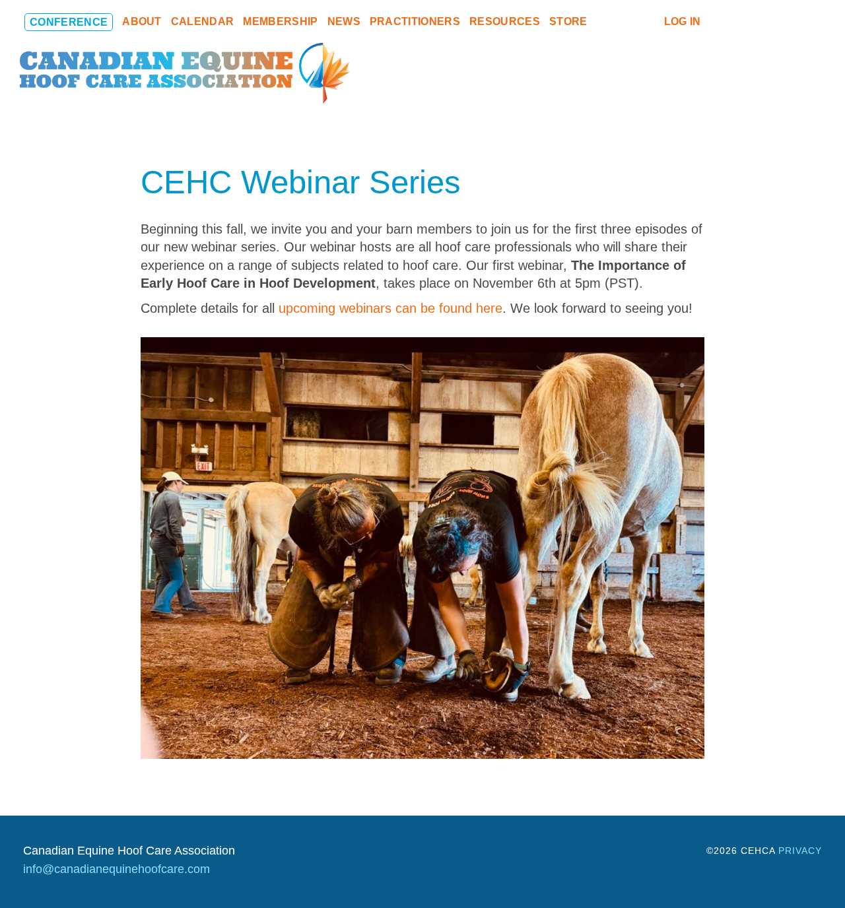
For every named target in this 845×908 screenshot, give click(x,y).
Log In (682, 21)
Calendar (202, 21)
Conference (69, 22)
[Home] (603, 21)
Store (568, 21)
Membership (280, 21)
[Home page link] (185, 72)
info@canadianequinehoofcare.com (116, 869)
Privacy (800, 850)
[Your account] (648, 21)
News (343, 21)
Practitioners (415, 21)
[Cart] (625, 21)
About (142, 21)
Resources (504, 21)
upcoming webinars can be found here (390, 308)
